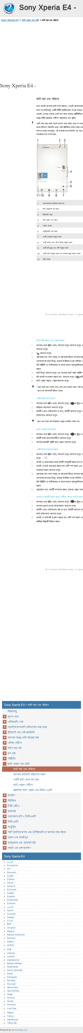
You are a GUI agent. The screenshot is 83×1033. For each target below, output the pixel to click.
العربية (10, 861)
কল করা (12, 753)
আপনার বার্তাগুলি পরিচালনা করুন (29, 774)
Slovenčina (12, 987)
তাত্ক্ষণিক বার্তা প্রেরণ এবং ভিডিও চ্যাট (32, 790)
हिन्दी (9, 924)
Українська (12, 1019)
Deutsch (11, 886)
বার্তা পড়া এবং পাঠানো (24, 769)
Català (10, 876)
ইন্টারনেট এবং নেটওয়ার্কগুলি (21, 732)
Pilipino (10, 1012)
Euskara (11, 903)
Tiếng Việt (12, 1023)
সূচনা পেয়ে (13, 716)
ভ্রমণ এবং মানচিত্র (18, 837)
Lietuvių (11, 953)
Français (11, 914)
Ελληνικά (11, 889)
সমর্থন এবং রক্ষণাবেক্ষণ (19, 848)
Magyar (11, 931)
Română (11, 980)
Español (11, 896)
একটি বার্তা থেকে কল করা (26, 779)
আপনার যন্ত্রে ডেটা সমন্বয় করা (23, 737)
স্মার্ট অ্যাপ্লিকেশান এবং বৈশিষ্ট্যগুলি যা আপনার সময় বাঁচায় (37, 832)
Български (12, 865)
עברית (10, 920)
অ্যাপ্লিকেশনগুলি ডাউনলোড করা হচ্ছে (27, 727)
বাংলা (8, 869)
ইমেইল (11, 795)
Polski (10, 973)
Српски (11, 997)
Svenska (11, 1004)
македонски (13, 960)
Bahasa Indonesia (16, 934)
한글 (9, 949)
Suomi (10, 910)
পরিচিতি (12, 758)
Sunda (10, 1001)
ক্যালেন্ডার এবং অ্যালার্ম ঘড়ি (22, 842)
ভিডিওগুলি (13, 821)
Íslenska (11, 938)
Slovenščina (13, 991)
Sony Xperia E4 (9, 8)
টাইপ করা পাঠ (14, 748)
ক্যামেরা (12, 811)
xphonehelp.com (19, 1030)
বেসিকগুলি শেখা (15, 721)
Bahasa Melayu (14, 963)
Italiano (10, 941)
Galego (10, 917)
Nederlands (12, 967)
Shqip (9, 994)
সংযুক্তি (12, 827)
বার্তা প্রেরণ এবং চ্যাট (30, 20)
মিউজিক (12, 800)
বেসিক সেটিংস (15, 742)
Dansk (10, 882)
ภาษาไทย (11, 1008)
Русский (11, 984)
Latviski (11, 956)
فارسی (10, 906)
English (10, 893)
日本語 (10, 945)
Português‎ (12, 977)
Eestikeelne (12, 900)
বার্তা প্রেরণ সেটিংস (23, 784)
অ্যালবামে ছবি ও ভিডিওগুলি (22, 816)
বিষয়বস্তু (12, 711)
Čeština (11, 879)
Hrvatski (11, 928)
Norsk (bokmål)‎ (14, 970)
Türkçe (10, 1016)
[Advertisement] (41, 51)
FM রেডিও (14, 805)
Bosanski (11, 872)
